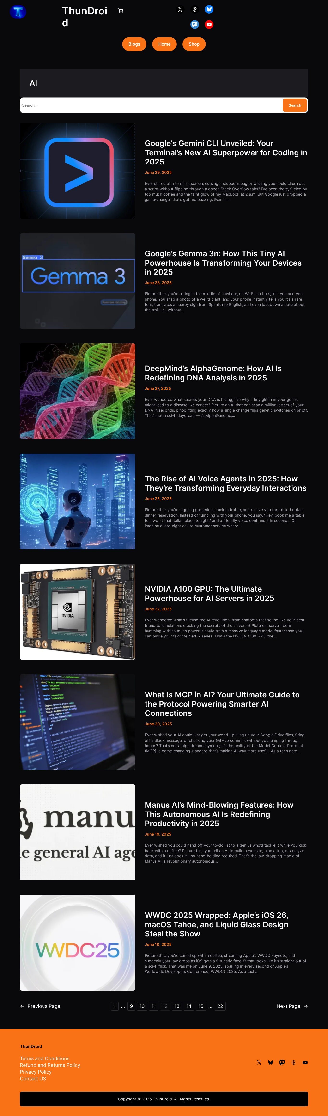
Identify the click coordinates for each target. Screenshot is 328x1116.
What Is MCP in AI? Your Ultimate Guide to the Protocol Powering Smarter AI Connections (222, 704)
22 (220, 1006)
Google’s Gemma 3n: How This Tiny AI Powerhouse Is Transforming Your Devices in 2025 (223, 263)
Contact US (33, 1078)
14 (189, 1006)
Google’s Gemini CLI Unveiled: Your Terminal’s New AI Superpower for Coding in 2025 (226, 152)
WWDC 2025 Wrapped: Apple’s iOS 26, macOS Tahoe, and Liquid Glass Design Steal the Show (217, 924)
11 (154, 1006)
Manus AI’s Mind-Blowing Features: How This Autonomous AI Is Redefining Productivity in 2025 (219, 814)
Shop (194, 44)
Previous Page (40, 1006)
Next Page (292, 1006)
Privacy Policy (36, 1072)
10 (142, 1006)
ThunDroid (31, 1046)
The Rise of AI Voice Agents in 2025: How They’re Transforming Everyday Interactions (226, 483)
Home (164, 44)
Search (295, 105)
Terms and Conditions (44, 1058)
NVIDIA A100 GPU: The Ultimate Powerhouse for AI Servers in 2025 (209, 593)
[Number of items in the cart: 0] (121, 11)
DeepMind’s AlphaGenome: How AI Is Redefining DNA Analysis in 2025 (213, 373)
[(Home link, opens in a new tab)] (18, 12)
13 (177, 1006)
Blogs (134, 44)
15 (200, 1006)
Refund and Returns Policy (50, 1065)
